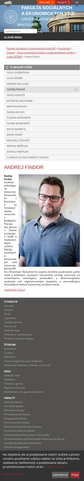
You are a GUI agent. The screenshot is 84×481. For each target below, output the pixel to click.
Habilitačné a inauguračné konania (23, 392)
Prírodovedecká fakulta (17, 414)
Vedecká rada (12, 330)
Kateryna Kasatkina (20, 101)
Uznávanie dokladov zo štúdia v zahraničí (27, 365)
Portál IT (62, 2)
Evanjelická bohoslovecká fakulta (22, 443)
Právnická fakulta (13, 406)
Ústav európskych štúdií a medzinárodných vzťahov (46, 52)
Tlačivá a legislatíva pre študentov (23, 361)
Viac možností (12, 474)
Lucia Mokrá (15, 78)
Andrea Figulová (18, 84)
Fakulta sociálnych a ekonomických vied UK (31, 48)
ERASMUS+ (10, 357)
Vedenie (8, 310)
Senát (7, 314)
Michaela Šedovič (18, 140)
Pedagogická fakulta (15, 418)
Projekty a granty (13, 383)
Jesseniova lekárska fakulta (19, 430)
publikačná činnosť (14, 290)
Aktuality (9, 305)
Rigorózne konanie (14, 387)
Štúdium (9, 344)
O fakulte (11, 301)
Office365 (44, 2)
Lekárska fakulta (13, 402)
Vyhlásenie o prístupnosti (18, 334)
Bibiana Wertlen (17, 146)
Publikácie (9, 379)
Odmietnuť (60, 475)
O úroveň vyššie (21, 67)
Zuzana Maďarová (19, 117)
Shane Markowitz (18, 123)
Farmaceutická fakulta (16, 422)
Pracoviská (64, 48)
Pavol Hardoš (16, 95)
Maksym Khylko (17, 106)
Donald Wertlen (18, 151)
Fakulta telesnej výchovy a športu (22, 426)
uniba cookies (54, 467)
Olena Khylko (15, 112)
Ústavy (10, 52)
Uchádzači (10, 349)
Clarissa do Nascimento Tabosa (28, 157)
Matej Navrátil (16, 129)
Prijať (74, 475)
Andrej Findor (16, 89)
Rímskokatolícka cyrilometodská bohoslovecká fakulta (34, 439)
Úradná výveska (13, 322)
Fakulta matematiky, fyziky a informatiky (26, 435)
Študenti (8, 353)
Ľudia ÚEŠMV (14, 56)
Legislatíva (10, 318)
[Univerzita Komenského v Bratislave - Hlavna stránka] (10, 16)
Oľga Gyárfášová (18, 72)
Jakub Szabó (14, 134)
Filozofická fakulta (14, 410)
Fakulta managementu (17, 447)
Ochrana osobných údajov (18, 338)
